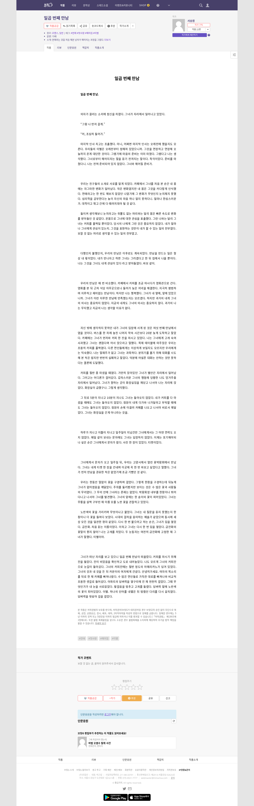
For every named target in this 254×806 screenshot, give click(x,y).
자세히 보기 (100, 623)
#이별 (96, 33)
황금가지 (118, 782)
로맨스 (55, 33)
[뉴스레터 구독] (129, 788)
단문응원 (71, 47)
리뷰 (59, 47)
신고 (168, 698)
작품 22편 (196, 29)
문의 (173, 777)
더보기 (107, 39)
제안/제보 (118, 770)
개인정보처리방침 (156, 770)
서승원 (191, 20)
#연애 (73, 33)
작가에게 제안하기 (189, 35)
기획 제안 (107, 770)
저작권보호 (171, 770)
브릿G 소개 (69, 770)
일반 (61, 33)
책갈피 (85, 47)
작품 (49, 47)
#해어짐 (89, 33)
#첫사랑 (80, 33)
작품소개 (99, 47)
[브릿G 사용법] (158, 5)
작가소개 (124, 25)
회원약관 (128, 770)
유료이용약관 (140, 770)
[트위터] (124, 788)
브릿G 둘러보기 (83, 770)
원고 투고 (96, 770)
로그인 (107, 714)
